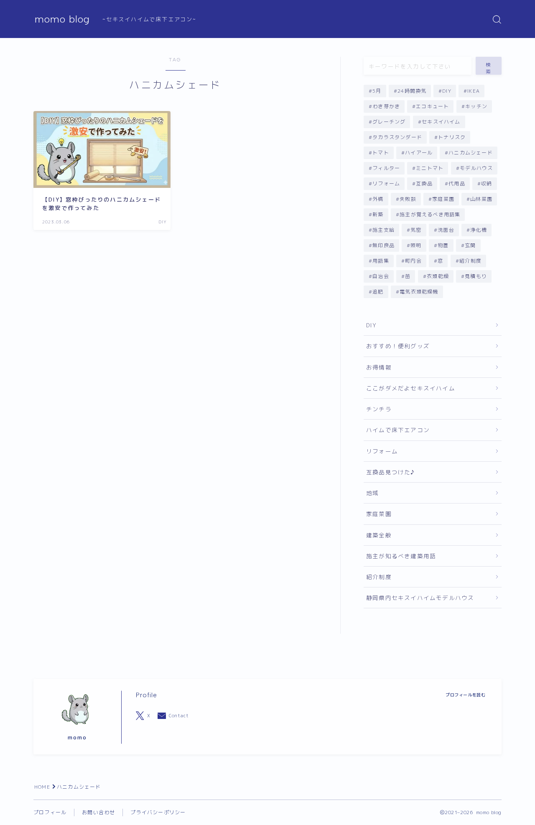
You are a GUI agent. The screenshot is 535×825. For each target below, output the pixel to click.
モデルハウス (476, 168)
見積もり (476, 276)
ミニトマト (430, 168)
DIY (447, 90)
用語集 (380, 260)
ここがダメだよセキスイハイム (410, 388)
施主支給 (383, 229)
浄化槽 (478, 229)
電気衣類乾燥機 (419, 291)
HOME (42, 786)
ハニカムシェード (471, 152)
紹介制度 (470, 260)
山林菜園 (481, 198)
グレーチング (388, 121)
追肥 (377, 291)
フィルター (386, 168)
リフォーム (386, 183)
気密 (415, 229)
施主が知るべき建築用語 (401, 556)
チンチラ (379, 409)
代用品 (457, 183)
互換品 (424, 183)
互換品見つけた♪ (390, 472)
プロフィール (49, 812)
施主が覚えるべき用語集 (430, 214)
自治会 (380, 276)
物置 (443, 245)
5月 (376, 90)
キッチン (476, 106)
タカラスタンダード (397, 137)
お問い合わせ (98, 812)
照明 (415, 245)
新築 (377, 214)
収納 (487, 183)
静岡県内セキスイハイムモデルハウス (420, 598)
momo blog (62, 19)
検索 (489, 68)
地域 (372, 493)
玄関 (470, 245)
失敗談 (408, 198)
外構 (377, 198)
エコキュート (432, 106)
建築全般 (379, 535)
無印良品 (383, 245)
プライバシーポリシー (158, 812)
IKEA (474, 90)
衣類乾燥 (438, 276)
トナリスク (452, 137)
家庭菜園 (443, 198)
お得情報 (379, 367)
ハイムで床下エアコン (398, 430)
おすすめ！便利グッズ (398, 346)
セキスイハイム (441, 121)
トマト (380, 152)
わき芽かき (386, 106)
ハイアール (419, 152)
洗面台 (446, 229)
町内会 (413, 260)
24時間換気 (411, 90)
